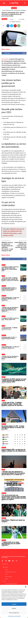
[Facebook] (8, 25)
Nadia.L (3, 271)
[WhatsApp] (18, 25)
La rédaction (15, 20)
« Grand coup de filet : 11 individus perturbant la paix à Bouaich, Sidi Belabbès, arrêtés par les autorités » (10, 279)
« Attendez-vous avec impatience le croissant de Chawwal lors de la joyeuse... (10, 357)
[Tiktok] (16, 560)
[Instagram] (13, 560)
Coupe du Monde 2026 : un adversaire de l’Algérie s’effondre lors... (10, 347)
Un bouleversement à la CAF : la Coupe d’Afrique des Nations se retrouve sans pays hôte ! (9, 289)
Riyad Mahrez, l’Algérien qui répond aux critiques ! (13, 520)
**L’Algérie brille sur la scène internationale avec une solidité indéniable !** (11, 543)
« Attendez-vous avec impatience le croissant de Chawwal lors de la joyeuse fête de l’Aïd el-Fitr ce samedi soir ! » (10, 309)
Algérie (3, 316)
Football (4, 295)
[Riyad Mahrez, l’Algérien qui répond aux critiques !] (14, 510)
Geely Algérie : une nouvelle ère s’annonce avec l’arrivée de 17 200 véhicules (20, 246)
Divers (3, 305)
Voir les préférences (14, 612)
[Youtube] (9, 560)
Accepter (14, 604)
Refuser (14, 608)
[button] (25, 587)
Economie (4, 493)
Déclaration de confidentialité (14, 616)
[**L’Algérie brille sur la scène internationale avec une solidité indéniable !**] (14, 532)
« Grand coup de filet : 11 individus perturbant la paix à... (10, 328)
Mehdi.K (3, 291)
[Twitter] (11, 25)
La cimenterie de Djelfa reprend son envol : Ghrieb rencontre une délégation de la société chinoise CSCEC (10, 268)
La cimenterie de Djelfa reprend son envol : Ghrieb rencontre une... (10, 318)
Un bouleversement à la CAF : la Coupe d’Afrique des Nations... (9, 337)
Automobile (5, 59)
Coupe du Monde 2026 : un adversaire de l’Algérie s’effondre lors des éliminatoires (10, 299)
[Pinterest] (15, 25)
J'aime (24, 53)
